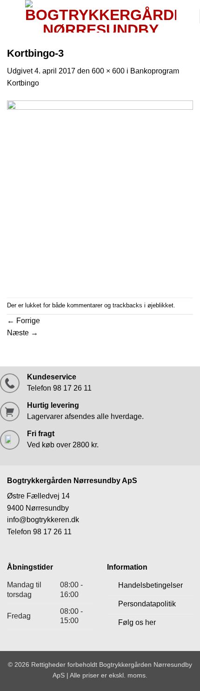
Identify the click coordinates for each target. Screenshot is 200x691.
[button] (12, 16)
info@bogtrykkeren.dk (43, 520)
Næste (22, 333)
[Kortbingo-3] (100, 193)
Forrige (23, 321)
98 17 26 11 (52, 532)
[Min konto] (188, 16)
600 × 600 (108, 71)
